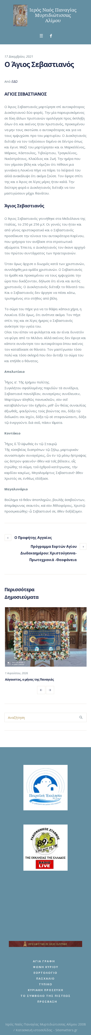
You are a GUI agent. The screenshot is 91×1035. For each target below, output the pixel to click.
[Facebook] (51, 36)
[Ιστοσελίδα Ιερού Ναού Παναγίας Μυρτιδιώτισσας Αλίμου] (45, 15)
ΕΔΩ (14, 81)
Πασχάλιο (45, 978)
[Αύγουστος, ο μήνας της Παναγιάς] (45, 637)
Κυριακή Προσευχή (45, 990)
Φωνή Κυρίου (45, 967)
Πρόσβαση (47, 1002)
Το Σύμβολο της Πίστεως (46, 996)
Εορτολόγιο (45, 973)
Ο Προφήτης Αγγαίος (33, 537)
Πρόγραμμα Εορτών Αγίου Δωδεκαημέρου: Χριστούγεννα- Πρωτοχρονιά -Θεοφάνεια (48, 553)
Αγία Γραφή (44, 961)
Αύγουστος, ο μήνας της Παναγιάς (29, 679)
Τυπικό (45, 984)
